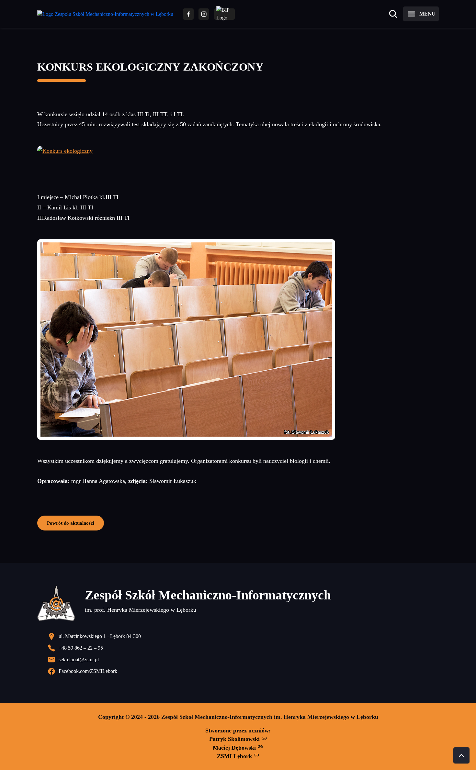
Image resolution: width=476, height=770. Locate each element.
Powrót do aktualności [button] (70, 523)
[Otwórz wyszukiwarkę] (393, 14)
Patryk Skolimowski (235, 739)
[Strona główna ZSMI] (105, 14)
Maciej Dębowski (235, 747)
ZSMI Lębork (235, 756)
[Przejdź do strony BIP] (224, 14)
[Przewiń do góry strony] (461, 755)
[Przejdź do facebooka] (188, 14)
